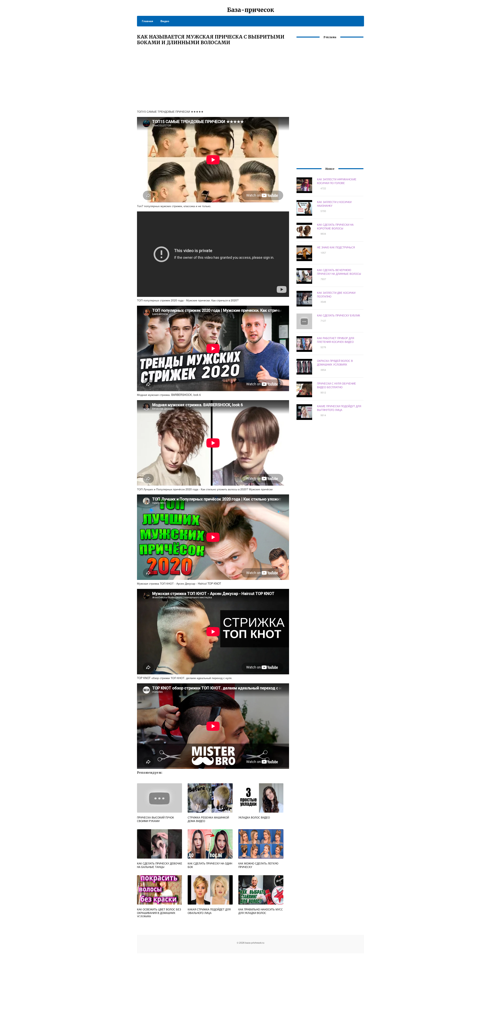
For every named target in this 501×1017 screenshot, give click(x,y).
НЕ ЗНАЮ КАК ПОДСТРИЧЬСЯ (336, 247)
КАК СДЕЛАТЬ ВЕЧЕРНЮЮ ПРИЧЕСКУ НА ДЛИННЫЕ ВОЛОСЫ (339, 272)
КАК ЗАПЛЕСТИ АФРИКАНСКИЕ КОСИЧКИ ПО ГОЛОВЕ (336, 181)
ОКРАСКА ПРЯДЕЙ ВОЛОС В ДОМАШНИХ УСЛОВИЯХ (335, 362)
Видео (164, 21)
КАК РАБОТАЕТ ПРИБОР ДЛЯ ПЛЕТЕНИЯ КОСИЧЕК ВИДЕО (335, 340)
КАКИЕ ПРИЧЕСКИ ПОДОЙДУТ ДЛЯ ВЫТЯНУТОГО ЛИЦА (339, 408)
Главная (147, 21)
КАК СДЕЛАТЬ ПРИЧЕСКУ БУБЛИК (338, 315)
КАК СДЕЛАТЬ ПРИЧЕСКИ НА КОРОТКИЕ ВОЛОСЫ (335, 226)
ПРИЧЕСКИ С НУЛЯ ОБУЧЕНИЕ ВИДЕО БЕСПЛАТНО (336, 385)
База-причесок (250, 9)
